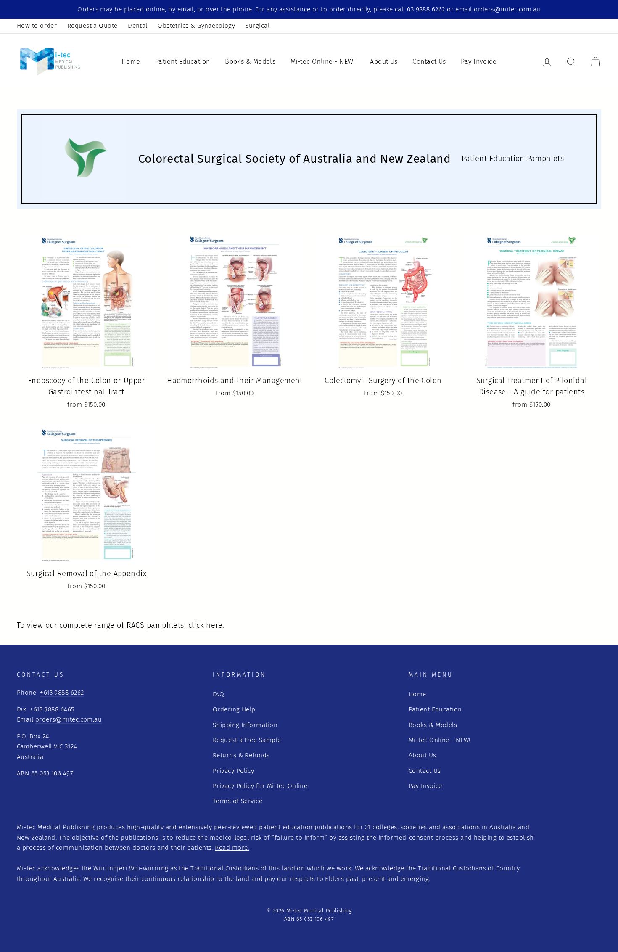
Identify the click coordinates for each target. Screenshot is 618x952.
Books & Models (250, 62)
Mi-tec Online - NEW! (323, 62)
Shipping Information (245, 725)
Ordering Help (234, 709)
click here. (206, 625)
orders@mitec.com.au (68, 719)
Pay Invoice (479, 62)
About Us (384, 62)
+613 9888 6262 (62, 692)
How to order (37, 25)
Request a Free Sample (247, 740)
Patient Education (182, 62)
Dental (138, 25)
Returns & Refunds (241, 755)
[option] (309, 9)
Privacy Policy (233, 771)
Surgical (257, 25)
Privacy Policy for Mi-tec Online (260, 786)
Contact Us (429, 62)
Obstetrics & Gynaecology (196, 25)
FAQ (218, 694)
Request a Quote (92, 25)
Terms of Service (237, 801)
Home (130, 62)
